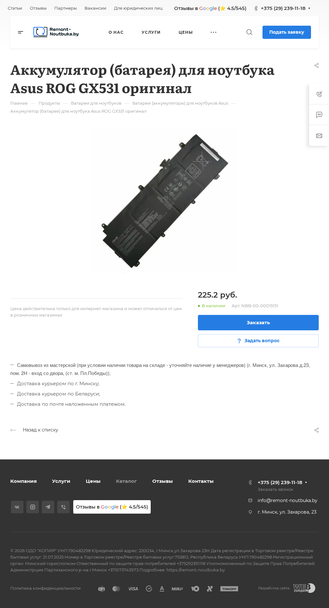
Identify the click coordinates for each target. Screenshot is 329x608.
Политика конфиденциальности (45, 588)
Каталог (126, 481)
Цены (93, 481)
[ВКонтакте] (17, 507)
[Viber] (63, 507)
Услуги (61, 481)
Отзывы (162, 481)
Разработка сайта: (274, 588)
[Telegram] (48, 507)
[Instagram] (32, 507)
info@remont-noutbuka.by (287, 500)
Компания (23, 481)
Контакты (201, 481)
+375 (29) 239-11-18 (283, 8)
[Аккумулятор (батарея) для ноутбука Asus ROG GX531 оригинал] (164, 201)
